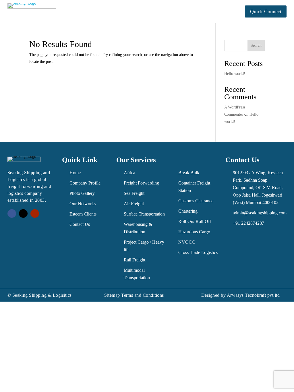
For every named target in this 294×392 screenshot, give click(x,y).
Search (256, 45)
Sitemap (112, 295)
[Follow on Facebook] (11, 213)
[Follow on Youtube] (34, 213)
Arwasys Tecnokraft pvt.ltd (253, 295)
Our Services (135, 7)
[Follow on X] (23, 213)
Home (75, 7)
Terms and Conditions (142, 295)
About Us (98, 7)
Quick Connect (265, 11)
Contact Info (144, 16)
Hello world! (234, 73)
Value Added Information (191, 7)
